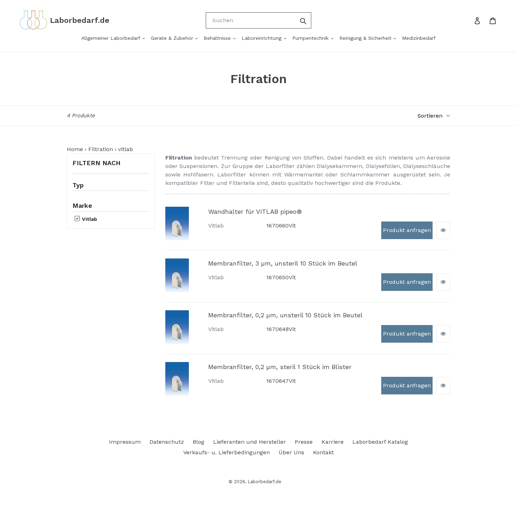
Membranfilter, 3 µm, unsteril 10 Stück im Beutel (282, 263)
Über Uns (291, 452)
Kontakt (323, 452)
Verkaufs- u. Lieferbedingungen (226, 452)
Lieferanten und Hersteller (249, 441)
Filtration (100, 149)
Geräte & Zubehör (173, 38)
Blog (198, 441)
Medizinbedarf (419, 38)
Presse (304, 441)
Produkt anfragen (407, 230)
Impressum (125, 441)
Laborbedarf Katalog (380, 441)
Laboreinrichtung (262, 38)
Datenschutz (166, 441)
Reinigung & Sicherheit (366, 38)
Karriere (332, 441)
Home (75, 149)
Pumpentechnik (311, 38)
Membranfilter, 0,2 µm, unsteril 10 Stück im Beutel (285, 315)
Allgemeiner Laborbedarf (111, 38)
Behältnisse (218, 38)
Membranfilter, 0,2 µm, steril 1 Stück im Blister (279, 366)
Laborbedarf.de (264, 481)
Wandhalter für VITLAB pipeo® (255, 211)
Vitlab (89, 219)
